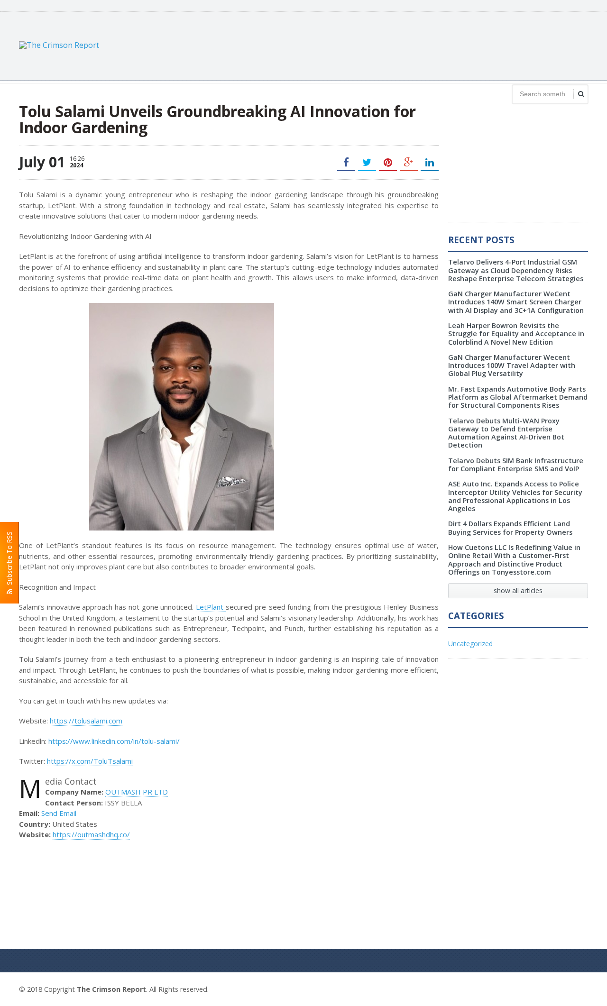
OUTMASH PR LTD (136, 791)
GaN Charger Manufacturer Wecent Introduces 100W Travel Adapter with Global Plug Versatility (511, 365)
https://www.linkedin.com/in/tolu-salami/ (114, 741)
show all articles (518, 590)
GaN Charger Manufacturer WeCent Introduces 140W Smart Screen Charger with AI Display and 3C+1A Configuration (516, 302)
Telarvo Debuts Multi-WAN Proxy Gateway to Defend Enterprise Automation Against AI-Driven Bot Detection (506, 433)
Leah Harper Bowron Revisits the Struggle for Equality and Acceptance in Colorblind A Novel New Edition (516, 334)
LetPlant (211, 607)
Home (577, 988)
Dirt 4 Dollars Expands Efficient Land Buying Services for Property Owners (510, 527)
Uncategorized (470, 643)
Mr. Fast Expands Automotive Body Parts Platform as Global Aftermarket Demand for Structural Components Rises (518, 397)
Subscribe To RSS (9, 560)
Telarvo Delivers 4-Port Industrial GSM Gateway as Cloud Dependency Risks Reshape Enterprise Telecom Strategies (515, 270)
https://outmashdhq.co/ (91, 834)
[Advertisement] (415, 45)
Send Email (58, 813)
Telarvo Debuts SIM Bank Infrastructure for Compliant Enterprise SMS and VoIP (515, 464)
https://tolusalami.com (86, 720)
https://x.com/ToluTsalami (90, 761)
